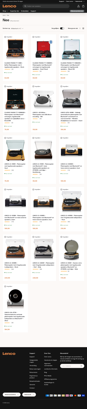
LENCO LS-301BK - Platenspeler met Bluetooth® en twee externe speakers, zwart (15, 218)
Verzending (33, 365)
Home (4, 15)
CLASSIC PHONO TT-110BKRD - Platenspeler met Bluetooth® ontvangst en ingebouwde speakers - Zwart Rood (43, 66)
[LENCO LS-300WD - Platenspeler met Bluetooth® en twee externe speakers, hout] (71, 150)
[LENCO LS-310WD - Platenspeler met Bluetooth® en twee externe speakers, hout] (43, 202)
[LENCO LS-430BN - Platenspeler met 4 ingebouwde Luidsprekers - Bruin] (15, 249)
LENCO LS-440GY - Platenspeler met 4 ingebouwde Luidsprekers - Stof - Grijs (43, 265)
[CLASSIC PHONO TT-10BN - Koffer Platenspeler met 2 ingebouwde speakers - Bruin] (15, 49)
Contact (32, 388)
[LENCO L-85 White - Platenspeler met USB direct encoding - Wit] (43, 99)
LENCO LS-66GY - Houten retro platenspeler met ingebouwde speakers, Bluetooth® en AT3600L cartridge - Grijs (71, 266)
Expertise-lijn (14, 11)
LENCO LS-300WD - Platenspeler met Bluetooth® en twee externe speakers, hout (71, 166)
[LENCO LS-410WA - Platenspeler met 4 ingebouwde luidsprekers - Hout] (71, 202)
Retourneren (33, 372)
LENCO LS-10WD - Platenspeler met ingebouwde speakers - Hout (15, 166)
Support (61, 1)
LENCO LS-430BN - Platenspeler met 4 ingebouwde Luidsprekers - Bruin (15, 265)
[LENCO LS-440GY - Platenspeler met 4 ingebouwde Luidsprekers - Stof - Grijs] (43, 249)
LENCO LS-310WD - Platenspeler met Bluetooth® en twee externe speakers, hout (43, 218)
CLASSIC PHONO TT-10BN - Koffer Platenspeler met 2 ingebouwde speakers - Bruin (14, 65)
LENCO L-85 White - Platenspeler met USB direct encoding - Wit (42, 114)
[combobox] (46, 6)
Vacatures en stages (50, 360)
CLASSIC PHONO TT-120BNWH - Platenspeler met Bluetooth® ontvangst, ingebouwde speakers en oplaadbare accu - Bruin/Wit (15, 117)
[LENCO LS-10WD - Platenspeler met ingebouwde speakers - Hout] (15, 150)
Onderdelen (25, 11)
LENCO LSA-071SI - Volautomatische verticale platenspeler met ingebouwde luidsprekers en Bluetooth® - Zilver (15, 317)
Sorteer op (6, 28)
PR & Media (47, 376)
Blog (45, 372)
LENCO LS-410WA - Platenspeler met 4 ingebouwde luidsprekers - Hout (71, 218)
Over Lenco (69, 1)
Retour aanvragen (35, 369)
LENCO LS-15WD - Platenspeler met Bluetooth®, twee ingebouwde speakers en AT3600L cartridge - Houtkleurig (43, 168)
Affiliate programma (50, 379)
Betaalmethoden (35, 381)
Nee (8, 15)
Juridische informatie (50, 369)
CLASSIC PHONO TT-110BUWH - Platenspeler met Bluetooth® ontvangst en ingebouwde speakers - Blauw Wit (71, 66)
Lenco (8, 402)
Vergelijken (55, 28)
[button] (83, 6)
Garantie (32, 384)
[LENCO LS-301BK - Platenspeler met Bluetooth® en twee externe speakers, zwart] (15, 202)
